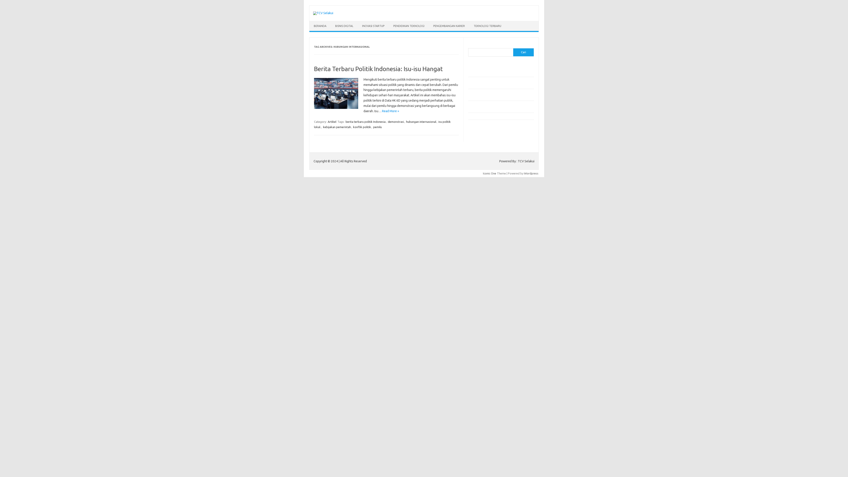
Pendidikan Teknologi (408, 26)
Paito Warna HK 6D (480, 140)
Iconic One (489, 173)
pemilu (377, 127)
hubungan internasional (421, 121)
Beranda (320, 26)
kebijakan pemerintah (337, 127)
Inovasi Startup (373, 26)
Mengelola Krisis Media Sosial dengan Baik (495, 116)
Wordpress (531, 173)
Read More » (390, 111)
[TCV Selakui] (323, 13)
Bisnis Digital (344, 26)
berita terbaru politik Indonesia (366, 121)
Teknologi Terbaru (487, 26)
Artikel (332, 121)
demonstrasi (396, 121)
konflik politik (362, 127)
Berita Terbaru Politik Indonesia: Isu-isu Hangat (378, 68)
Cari (470, 45)
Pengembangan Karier (449, 26)
